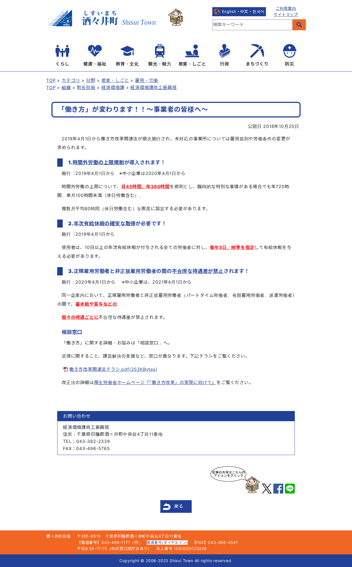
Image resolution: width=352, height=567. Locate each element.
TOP (51, 80)
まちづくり (257, 64)
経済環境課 (113, 87)
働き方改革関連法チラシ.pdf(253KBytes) (113, 369)
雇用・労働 (146, 80)
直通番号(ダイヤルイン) (167, 542)
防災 (289, 64)
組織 (66, 87)
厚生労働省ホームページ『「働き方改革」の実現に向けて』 (155, 382)
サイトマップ (286, 14)
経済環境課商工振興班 (153, 87)
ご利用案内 (286, 8)
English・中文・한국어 (243, 11)
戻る (178, 506)
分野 (90, 80)
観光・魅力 (159, 64)
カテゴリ (71, 80)
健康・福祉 (94, 64)
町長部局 (86, 87)
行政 (224, 64)
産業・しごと (192, 64)
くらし (62, 64)
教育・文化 (127, 64)
